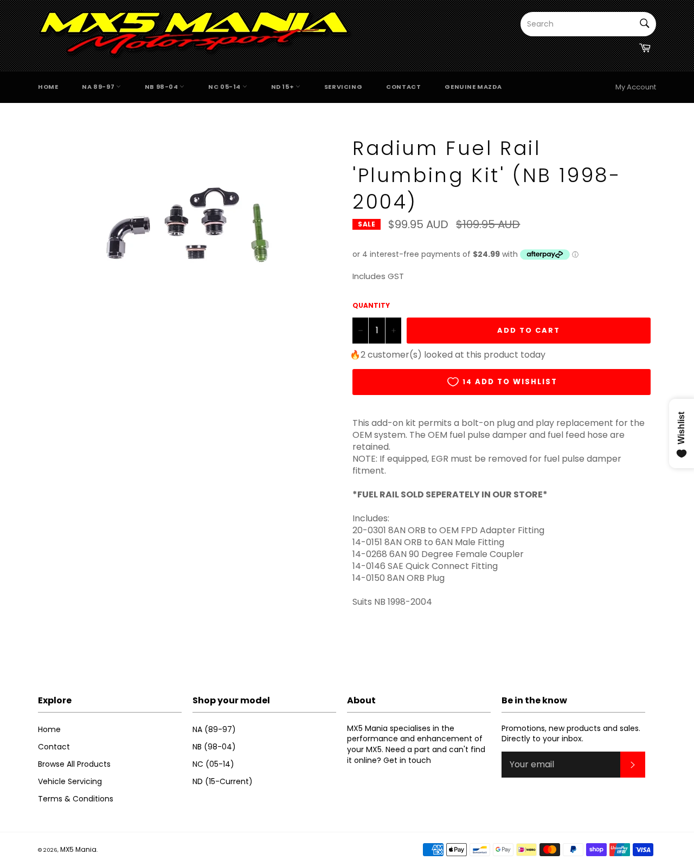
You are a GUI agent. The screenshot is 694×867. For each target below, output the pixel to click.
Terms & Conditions (75, 798)
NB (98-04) (214, 746)
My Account (635, 87)
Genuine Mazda (473, 86)
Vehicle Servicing (70, 781)
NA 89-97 (98, 86)
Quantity (371, 305)
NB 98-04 (162, 86)
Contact (403, 86)
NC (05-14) (213, 764)
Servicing (343, 86)
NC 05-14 (225, 86)
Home (48, 86)
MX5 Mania (78, 849)
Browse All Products (74, 764)
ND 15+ (283, 86)
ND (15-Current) (222, 781)
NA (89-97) (214, 729)
